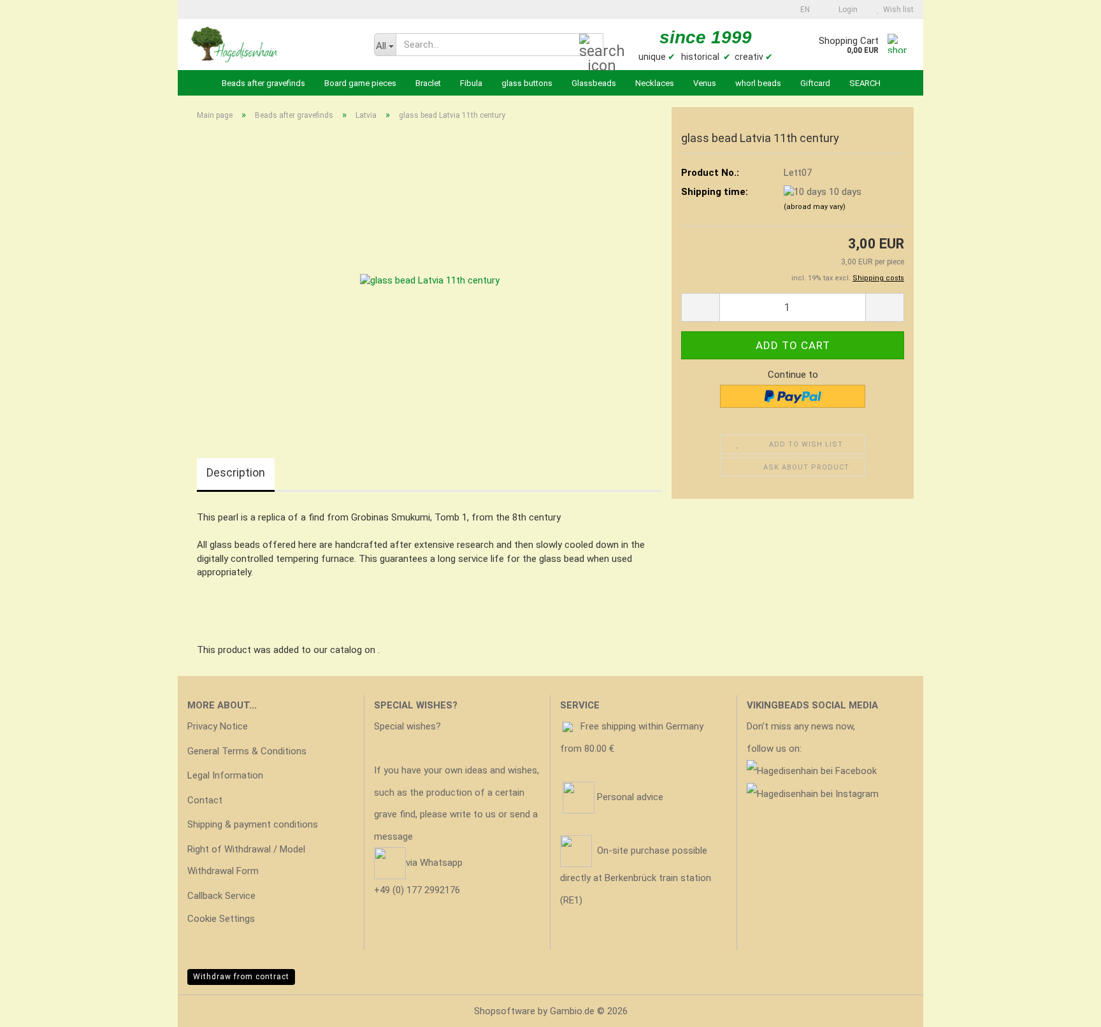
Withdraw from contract (241, 976)
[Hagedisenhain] (271, 44)
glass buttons (526, 83)
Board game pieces (360, 83)
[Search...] (591, 45)
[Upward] (1066, 1008)
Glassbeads (594, 83)
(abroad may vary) (815, 207)
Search (865, 83)
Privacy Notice (217, 726)
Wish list (896, 9)
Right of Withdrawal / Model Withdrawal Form (246, 860)
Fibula (471, 83)
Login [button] (846, 9)
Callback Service (221, 895)
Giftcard (815, 83)
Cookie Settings (221, 918)
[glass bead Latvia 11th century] (430, 274)
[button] (801, 9)
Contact (204, 800)
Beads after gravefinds (263, 83)
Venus (704, 83)
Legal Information (225, 775)
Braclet (428, 83)
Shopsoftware (504, 1011)
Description (235, 472)
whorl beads (758, 83)
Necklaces (654, 83)
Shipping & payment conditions (252, 824)
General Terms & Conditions (246, 751)
